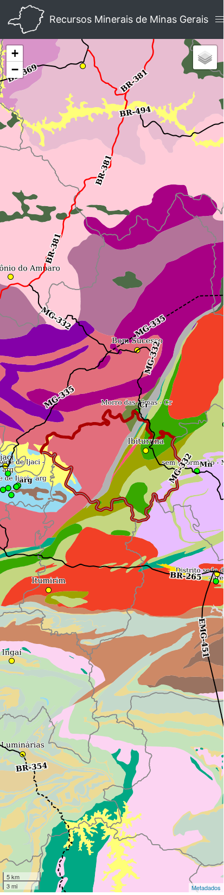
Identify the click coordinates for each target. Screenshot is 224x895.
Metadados (206, 887)
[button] (219, 20)
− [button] (14, 69)
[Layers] (205, 57)
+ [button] (14, 53)
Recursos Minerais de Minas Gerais (128, 19)
